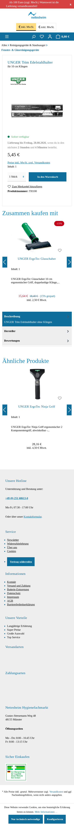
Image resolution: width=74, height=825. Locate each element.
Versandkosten (56, 791)
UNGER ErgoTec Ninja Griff (36, 406)
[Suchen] (33, 36)
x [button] (70, 4)
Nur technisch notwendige (25, 819)
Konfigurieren (55, 819)
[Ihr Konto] (50, 36)
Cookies (11, 551)
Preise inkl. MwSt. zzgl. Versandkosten (29, 162)
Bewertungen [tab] (12, 340)
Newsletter (13, 539)
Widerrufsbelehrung (18, 543)
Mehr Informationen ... (46, 812)
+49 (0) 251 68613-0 (16, 498)
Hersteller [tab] (9, 331)
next (69, 262)
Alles (4, 45)
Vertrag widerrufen (21, 561)
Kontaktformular (32, 516)
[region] (37, 262)
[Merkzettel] (42, 36)
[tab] (37, 319)
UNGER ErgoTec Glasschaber (37, 258)
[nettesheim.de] (37, 16)
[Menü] (7, 36)
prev (4, 262)
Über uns (12, 547)
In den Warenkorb (47, 176)
